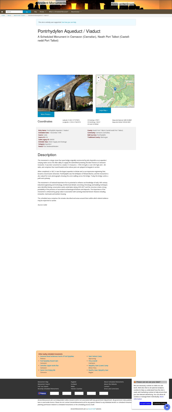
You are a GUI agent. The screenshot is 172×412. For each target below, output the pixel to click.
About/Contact (75, 12)
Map (35, 12)
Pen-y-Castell (93, 361)
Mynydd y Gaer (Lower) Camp (98, 365)
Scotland (74, 384)
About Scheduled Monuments (114, 382)
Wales (9, 15)
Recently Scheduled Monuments (48, 389)
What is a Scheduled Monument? (58, 12)
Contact (106, 386)
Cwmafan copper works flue (49, 365)
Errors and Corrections (111, 389)
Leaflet (116, 106)
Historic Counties (76, 389)
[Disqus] (86, 267)
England (73, 382)
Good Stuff (92, 409)
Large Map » (103, 110)
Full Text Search (43, 386)
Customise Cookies (159, 403)
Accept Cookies (145, 403)
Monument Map (43, 382)
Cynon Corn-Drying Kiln (47, 370)
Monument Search (44, 384)
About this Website (110, 384)
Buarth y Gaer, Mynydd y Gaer (98, 370)
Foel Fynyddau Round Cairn (49, 361)
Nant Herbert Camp (95, 356)
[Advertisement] (86, 59)
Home (3, 15)
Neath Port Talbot (19, 15)
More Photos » (46, 114)
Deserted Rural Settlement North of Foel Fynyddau (57, 356)
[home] (2, 11)
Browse (42, 12)
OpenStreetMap (124, 106)
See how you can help (69, 22)
